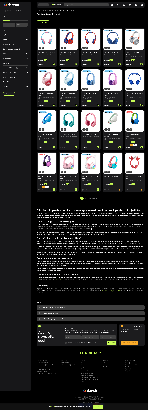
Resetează (9, 94)
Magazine (43, 5)
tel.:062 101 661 (42, 371)
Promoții (128, 363)
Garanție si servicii (87, 375)
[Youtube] (90, 353)
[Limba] (142, 5)
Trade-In (128, 371)
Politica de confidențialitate (87, 343)
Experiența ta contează (129, 343)
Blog (104, 365)
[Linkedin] (100, 353)
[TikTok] (95, 353)
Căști (56, 10)
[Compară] (136, 5)
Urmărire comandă (87, 373)
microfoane (59, 280)
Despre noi (84, 363)
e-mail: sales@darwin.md (45, 365)
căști (38, 280)
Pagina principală (42, 10)
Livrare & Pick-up (86, 371)
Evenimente (107, 367)
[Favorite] (130, 5)
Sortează (44, 22)
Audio (51, 10)
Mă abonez (111, 343)
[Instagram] (86, 353)
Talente (83, 369)
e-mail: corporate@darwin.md (46, 373)
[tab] (8, 11)
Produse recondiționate (132, 365)
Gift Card (128, 367)
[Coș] (118, 5)
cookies (52, 407)
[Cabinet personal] (124, 5)
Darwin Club (129, 369)
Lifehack (106, 363)
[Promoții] (112, 5)
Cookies (83, 381)
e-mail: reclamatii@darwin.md (68, 365)
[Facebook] (81, 353)
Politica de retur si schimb (89, 377)
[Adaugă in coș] (54, 64)
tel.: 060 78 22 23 (42, 363)
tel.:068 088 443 (64, 363)
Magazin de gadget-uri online (111, 291)
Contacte (84, 365)
